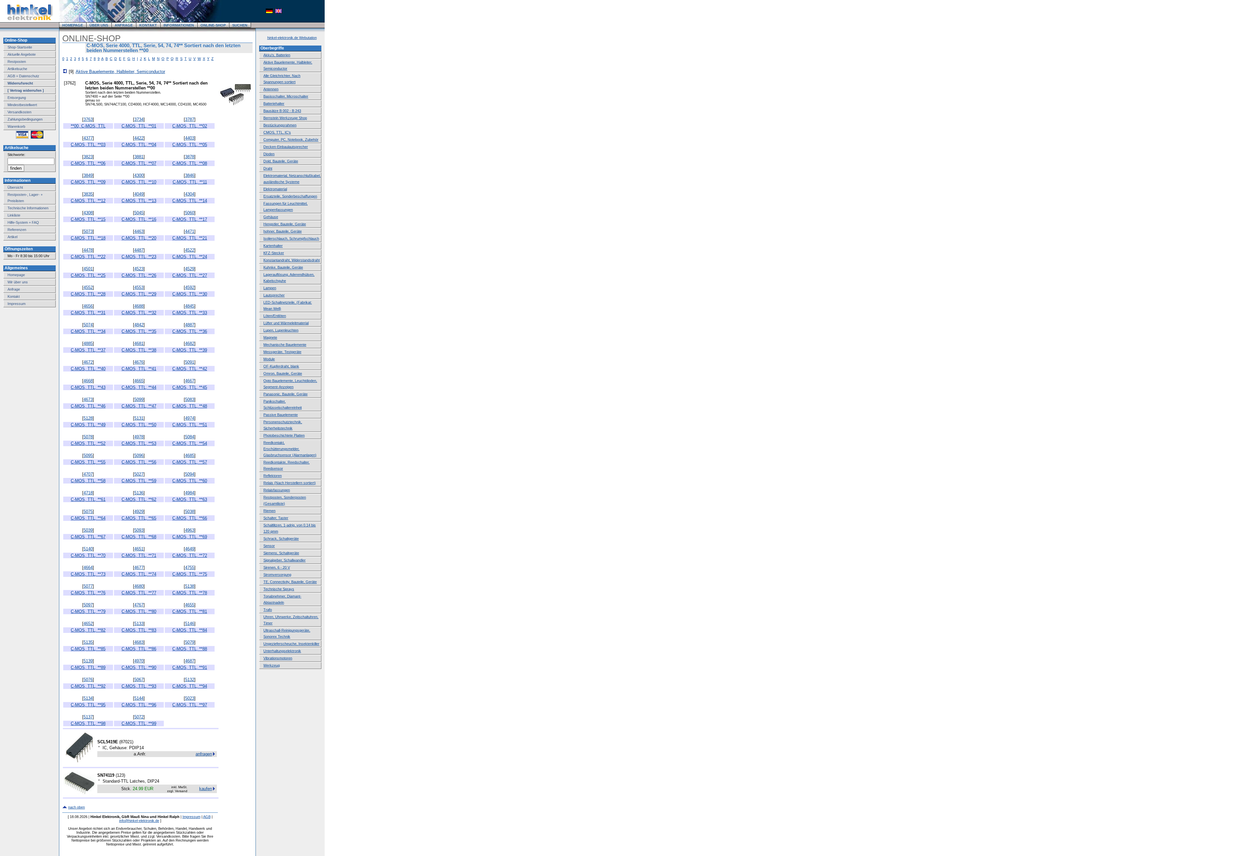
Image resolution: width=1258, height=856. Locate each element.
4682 (189, 343)
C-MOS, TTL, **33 (189, 312)
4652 (88, 623)
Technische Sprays (278, 589)
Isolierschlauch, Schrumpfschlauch (291, 238)
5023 (189, 698)
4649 (189, 548)
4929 (138, 511)
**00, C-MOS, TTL (88, 126)
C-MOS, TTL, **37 (88, 350)
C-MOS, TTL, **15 (88, 219)
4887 (189, 324)
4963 (189, 530)
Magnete (270, 337)
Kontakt (14, 296)
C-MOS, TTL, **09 (88, 182)
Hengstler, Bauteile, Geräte (284, 224)
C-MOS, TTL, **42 (189, 368)
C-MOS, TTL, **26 (139, 275)
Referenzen (17, 230)
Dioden (269, 154)
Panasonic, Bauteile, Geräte (285, 394)
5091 (189, 362)
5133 (138, 623)
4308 (88, 212)
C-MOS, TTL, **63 (189, 499)
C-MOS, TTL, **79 (88, 611)
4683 (138, 642)
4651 (138, 548)
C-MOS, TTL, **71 (139, 555)
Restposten (17, 62)
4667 (189, 380)
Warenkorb (16, 126)
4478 (88, 250)
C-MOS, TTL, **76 (88, 592)
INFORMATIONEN (178, 25)
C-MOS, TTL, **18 (88, 238)
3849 (88, 175)
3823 (88, 156)
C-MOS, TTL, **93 (139, 686)
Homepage (16, 275)
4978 (138, 436)
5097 (88, 604)
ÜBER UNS (98, 25)
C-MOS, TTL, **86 (139, 648)
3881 (138, 156)
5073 (88, 231)
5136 (138, 492)
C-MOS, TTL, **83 (139, 630)
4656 (88, 306)
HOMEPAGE (72, 25)
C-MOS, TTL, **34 (88, 331)
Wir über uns (18, 282)
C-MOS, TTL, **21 (189, 238)
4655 (189, 604)
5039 (88, 530)
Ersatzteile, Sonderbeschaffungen (290, 196)
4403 (189, 138)
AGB (207, 817)
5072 (138, 716)
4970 (138, 660)
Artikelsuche (17, 69)
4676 (138, 362)
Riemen (269, 511)
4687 (189, 660)
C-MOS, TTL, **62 (139, 499)
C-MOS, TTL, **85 (88, 648)
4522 (189, 250)
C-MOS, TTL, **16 (139, 219)
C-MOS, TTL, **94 (189, 686)
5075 (88, 511)
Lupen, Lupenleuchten (280, 330)
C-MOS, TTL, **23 (139, 256)
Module (269, 359)
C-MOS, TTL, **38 (139, 350)
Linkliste (14, 215)
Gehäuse (270, 217)
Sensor (269, 546)
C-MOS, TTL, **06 (88, 163)
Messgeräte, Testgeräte (282, 352)
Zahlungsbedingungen (25, 119)
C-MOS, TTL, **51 (189, 424)
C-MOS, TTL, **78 (189, 592)
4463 (138, 231)
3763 (88, 119)
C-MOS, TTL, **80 (139, 611)
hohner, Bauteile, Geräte (282, 231)
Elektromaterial (275, 189)
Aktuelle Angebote (22, 54)
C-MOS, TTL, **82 (88, 630)
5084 (189, 436)
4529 (189, 268)
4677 (138, 567)
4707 (88, 474)
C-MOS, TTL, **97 (189, 704)
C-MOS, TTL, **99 (139, 723)
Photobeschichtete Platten (284, 435)
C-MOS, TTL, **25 (88, 275)
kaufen (205, 788)
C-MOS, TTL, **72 (189, 555)
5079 (189, 642)
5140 (88, 548)
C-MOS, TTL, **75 (189, 574)
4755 (189, 567)
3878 (189, 156)
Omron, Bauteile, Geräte (282, 373)
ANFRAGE (124, 25)
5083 (189, 399)
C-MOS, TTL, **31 (88, 312)
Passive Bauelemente (280, 415)
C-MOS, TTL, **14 (189, 200)
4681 (138, 343)
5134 (88, 698)
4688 (138, 306)
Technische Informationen (28, 208)
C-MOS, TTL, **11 (190, 182)
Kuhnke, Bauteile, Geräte (283, 267)
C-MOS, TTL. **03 (88, 144)
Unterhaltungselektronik (282, 651)
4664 (88, 567)
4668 (88, 380)
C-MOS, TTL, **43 (88, 387)
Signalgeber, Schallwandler (284, 560)
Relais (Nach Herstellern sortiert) (289, 483)
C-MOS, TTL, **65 (139, 518)
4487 (138, 250)
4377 (88, 138)
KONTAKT (148, 25)
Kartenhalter (273, 246)
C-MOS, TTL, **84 (189, 630)
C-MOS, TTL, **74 (139, 574)
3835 (88, 194)
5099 (138, 399)
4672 (88, 362)
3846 (189, 175)
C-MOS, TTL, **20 (139, 238)
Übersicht (15, 187)
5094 (189, 474)
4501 (88, 268)
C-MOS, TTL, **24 (189, 256)
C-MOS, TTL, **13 (139, 200)
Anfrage (14, 289)
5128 (88, 418)
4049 (138, 194)
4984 (189, 492)
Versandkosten (19, 112)
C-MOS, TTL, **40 (88, 368)
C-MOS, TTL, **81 (189, 611)
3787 (189, 119)
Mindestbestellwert (22, 105)
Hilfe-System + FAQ (23, 222)
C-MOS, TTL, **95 (88, 704)
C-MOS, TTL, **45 (189, 387)
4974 (189, 418)
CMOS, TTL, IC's (277, 132)
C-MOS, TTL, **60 (189, 480)
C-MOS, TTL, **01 (139, 126)
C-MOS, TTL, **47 (139, 406)
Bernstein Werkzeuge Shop (285, 118)
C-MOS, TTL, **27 (189, 275)
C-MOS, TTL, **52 (88, 443)
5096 (138, 455)
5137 (88, 716)
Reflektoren (272, 476)
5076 (88, 679)
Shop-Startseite (20, 47)
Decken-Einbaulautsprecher (285, 147)
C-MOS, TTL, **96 (139, 704)
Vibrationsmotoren (277, 658)
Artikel (12, 237)
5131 (138, 418)
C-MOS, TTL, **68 (139, 536)
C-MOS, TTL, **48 (189, 406)
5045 (138, 212)
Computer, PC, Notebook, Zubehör (290, 140)
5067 (138, 679)
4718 (88, 492)
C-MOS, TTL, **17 (189, 219)
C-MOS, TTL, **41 (139, 368)
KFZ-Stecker (273, 253)
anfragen (204, 753)
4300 (138, 175)
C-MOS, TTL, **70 (88, 555)
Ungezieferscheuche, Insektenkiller (291, 644)
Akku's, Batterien (276, 55)
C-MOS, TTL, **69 (189, 536)
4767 (138, 604)
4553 (138, 287)
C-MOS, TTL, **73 (88, 574)
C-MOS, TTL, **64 (88, 518)
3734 (138, 119)
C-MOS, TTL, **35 (139, 331)
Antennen (270, 89)
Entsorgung (17, 98)
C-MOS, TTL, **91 (189, 667)
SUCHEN (239, 25)
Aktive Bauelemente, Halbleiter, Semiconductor (120, 71)
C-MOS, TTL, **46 (88, 406)
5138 (189, 586)
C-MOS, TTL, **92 (88, 686)
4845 (189, 306)
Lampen (269, 288)
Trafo (267, 610)
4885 (88, 343)
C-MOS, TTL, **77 (139, 592)
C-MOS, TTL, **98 (88, 723)
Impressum (17, 304)
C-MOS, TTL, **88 (189, 648)
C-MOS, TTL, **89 (88, 667)
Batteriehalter (273, 103)
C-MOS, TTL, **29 (139, 294)
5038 (189, 511)
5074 (88, 324)
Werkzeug (271, 665)
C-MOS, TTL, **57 (189, 462)
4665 (138, 380)
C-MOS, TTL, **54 (189, 443)
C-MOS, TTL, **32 (139, 312)
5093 (138, 530)
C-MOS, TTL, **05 (189, 144)
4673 (88, 399)
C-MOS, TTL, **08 (189, 163)
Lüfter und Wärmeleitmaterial (286, 323)
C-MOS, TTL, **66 (189, 518)
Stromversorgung (277, 575)
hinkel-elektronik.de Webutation (292, 38)
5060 (189, 212)
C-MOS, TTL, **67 (88, 536)
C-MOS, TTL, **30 (189, 294)
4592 (189, 287)
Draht (267, 168)
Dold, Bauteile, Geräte (280, 161)
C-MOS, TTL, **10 (139, 182)
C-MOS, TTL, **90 (139, 667)
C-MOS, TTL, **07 (139, 163)
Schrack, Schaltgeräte (281, 539)
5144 (138, 698)
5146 (189, 623)
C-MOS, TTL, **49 (88, 424)
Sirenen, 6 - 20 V (276, 567)
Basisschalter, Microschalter (285, 96)
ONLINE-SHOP (213, 25)
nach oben (76, 807)
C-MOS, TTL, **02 (189, 126)
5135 (88, 642)
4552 (88, 287)
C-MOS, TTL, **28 (88, 294)
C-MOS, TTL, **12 (88, 200)
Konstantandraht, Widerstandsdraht (291, 260)
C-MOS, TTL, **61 (88, 499)
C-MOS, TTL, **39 (189, 350)
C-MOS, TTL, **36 (189, 331)
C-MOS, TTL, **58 (88, 480)
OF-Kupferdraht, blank (281, 366)
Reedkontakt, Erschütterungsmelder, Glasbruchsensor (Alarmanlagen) (289, 449)
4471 (189, 231)
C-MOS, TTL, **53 (139, 443)
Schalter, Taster (275, 518)
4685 (189, 455)
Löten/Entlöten (274, 316)
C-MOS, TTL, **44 (139, 387)
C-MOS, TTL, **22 (88, 256)
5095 (88, 455)
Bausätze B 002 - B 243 (282, 111)
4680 (138, 586)
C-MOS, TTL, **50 (139, 424)
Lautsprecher (274, 295)
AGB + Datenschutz (23, 76)
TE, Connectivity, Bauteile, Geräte (290, 582)
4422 (138, 138)
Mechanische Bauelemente (284, 345)
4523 (138, 268)
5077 (88, 586)
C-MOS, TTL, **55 (88, 462)
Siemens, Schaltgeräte (281, 553)
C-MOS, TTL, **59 (139, 480)
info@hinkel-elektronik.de (139, 821)
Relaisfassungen (276, 490)
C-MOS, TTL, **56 (139, 462)
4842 (138, 324)
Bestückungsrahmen (279, 125)
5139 (88, 660)
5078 (88, 436)
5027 (138, 474)
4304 (189, 194)
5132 (189, 679)
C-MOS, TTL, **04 (139, 144)
